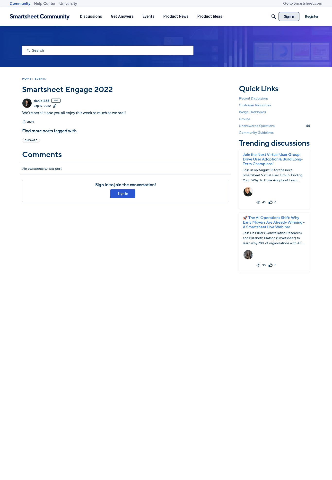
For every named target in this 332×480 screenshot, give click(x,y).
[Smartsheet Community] (40, 16)
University (68, 3)
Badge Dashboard (252, 112)
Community (20, 3)
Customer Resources (255, 105)
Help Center (45, 3)
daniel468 (41, 101)
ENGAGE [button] (31, 140)
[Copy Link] (55, 106)
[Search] (273, 16)
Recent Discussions (253, 98)
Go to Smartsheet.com (302, 3)
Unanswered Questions (274, 126)
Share (28, 122)
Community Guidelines (256, 132)
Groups (244, 119)
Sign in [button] (123, 193)
